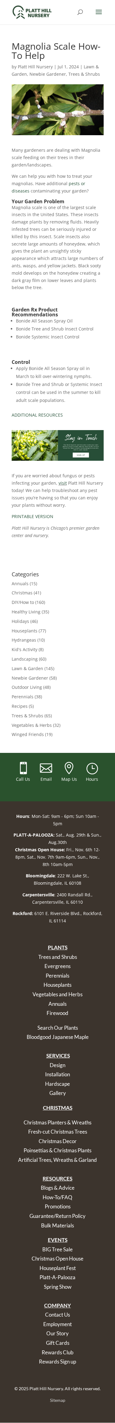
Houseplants (24, 631)
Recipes (20, 706)
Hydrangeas (24, 640)
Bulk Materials (57, 1225)
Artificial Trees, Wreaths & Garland (57, 1160)
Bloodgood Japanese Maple (58, 1037)
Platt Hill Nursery (35, 67)
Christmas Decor (58, 1141)
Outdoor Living (27, 687)
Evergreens (57, 966)
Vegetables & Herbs (32, 725)
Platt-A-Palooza (57, 1277)
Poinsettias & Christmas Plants (57, 1150)
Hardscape (57, 1084)
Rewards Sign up (57, 1361)
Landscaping (25, 659)
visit (63, 483)
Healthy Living (26, 612)
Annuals (20, 583)
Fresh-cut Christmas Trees (57, 1131)
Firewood (57, 1013)
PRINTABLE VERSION (32, 516)
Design (57, 1065)
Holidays (20, 621)
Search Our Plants (57, 1027)
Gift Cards (57, 1343)
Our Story (57, 1333)
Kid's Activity (24, 649)
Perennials (22, 697)
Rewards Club (58, 1352)
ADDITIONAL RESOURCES (37, 415)
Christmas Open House (57, 1258)
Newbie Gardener (47, 74)
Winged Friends (28, 734)
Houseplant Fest (58, 1268)
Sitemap (57, 1400)
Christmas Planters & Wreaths (57, 1122)
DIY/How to (23, 602)
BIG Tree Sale (57, 1249)
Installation (57, 1074)
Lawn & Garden (27, 668)
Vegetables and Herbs (57, 994)
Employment (57, 1324)
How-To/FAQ (57, 1197)
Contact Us (57, 1314)
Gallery (57, 1093)
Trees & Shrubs (84, 74)
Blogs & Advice (58, 1188)
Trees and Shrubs (57, 957)
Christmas (22, 593)
